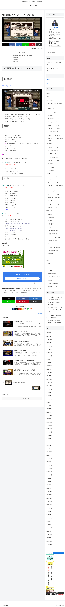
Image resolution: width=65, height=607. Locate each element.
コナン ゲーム (6, 290)
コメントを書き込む (22, 398)
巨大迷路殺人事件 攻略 (25, 290)
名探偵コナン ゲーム (37, 288)
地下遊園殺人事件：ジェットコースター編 (22, 55)
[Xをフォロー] (16, 309)
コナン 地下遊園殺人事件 (26, 288)
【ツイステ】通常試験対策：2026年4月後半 (53, 303)
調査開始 (16, 59)
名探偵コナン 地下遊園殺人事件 (21, 292)
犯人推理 (16, 61)
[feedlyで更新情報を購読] (28, 309)
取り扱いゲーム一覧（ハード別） (53, 69)
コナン (13, 288)
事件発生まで (17, 57)
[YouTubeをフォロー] (19, 309)
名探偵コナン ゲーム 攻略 (8, 292)
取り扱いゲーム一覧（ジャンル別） (54, 63)
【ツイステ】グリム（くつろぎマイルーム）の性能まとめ (54, 298)
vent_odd (55, 27)
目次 (20, 52)
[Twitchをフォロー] (25, 309)
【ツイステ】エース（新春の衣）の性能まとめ (53, 316)
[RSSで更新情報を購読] (31, 309)
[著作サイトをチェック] (13, 309)
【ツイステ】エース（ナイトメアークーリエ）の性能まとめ (54, 321)
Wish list (49, 83)
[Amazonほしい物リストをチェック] (22, 309)
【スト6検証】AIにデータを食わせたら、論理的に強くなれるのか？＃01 (54, 309)
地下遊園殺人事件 (7, 288)
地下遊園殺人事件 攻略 (15, 290)
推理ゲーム (18, 288)
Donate (49, 79)
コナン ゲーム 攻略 (35, 290)
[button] (39, 44)
